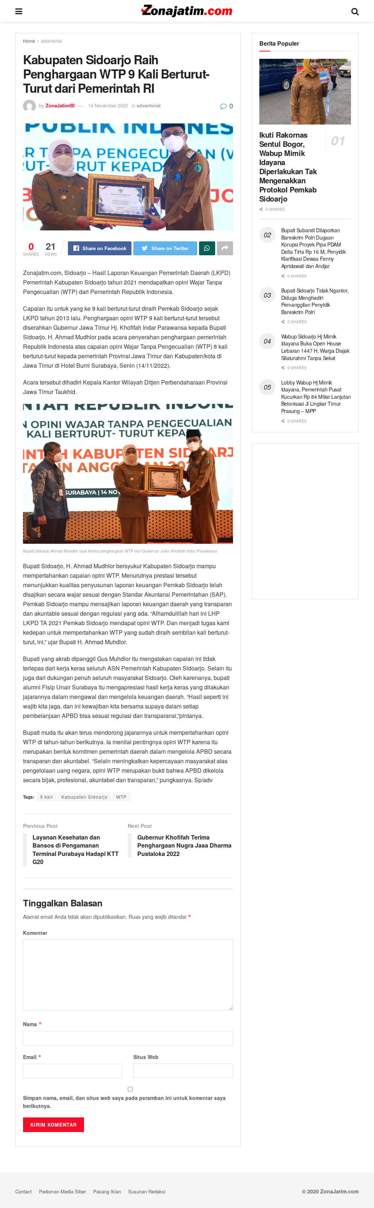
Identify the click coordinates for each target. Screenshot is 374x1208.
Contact (23, 1191)
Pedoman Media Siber (62, 1191)
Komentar (35, 932)
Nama (32, 1024)
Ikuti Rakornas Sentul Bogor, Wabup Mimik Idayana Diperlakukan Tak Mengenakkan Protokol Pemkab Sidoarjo (288, 166)
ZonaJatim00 (60, 105)
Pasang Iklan (107, 1191)
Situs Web (146, 1056)
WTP (121, 797)
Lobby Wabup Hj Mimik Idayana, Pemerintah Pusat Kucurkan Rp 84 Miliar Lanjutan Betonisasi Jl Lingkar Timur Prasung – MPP (316, 396)
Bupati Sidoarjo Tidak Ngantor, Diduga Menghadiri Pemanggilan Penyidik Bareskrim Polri (315, 301)
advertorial (51, 41)
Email (32, 1056)
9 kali (46, 797)
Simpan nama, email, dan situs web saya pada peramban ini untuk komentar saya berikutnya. (124, 1101)
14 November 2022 (108, 105)
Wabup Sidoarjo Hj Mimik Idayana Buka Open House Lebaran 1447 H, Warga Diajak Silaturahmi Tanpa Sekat (315, 347)
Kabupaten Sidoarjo (84, 797)
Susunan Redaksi (146, 1191)
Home (29, 41)
